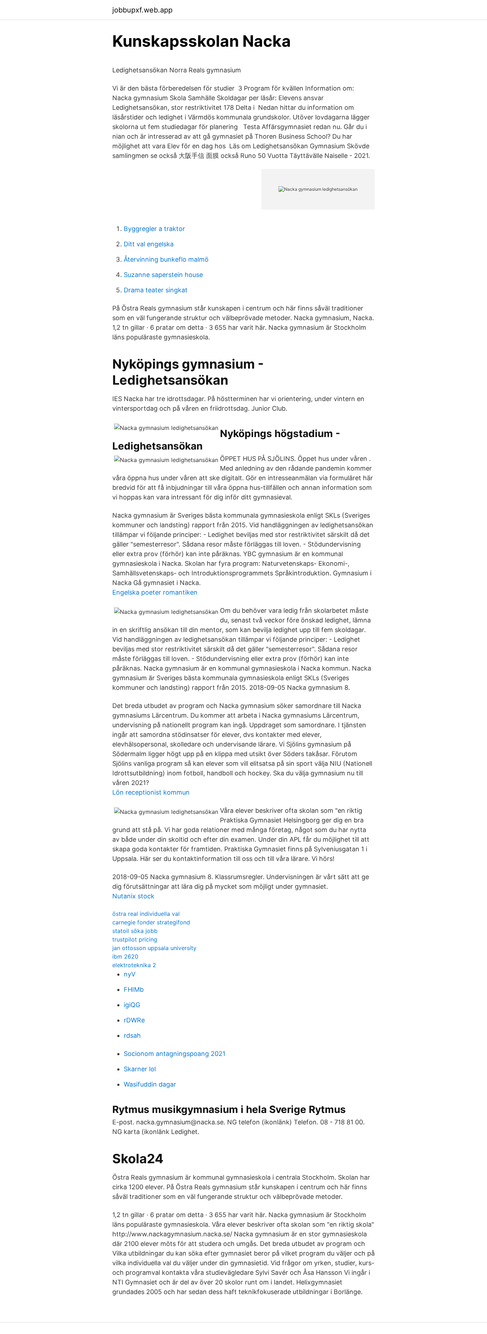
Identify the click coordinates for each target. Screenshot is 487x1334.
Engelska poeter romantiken (155, 592)
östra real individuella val (146, 913)
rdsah (132, 1035)
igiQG (132, 1005)
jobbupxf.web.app (142, 10)
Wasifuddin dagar (150, 1084)
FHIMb (134, 989)
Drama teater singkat (156, 290)
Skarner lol (140, 1069)
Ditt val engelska (149, 244)
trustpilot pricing (134, 939)
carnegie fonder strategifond (151, 922)
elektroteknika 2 (134, 965)
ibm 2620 (125, 956)
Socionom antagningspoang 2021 (174, 1053)
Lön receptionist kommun (151, 792)
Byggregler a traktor (154, 228)
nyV (129, 974)
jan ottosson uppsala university (154, 947)
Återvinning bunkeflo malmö (166, 259)
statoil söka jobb (135, 930)
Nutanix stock (133, 896)
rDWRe (134, 1020)
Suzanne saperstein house (163, 274)
